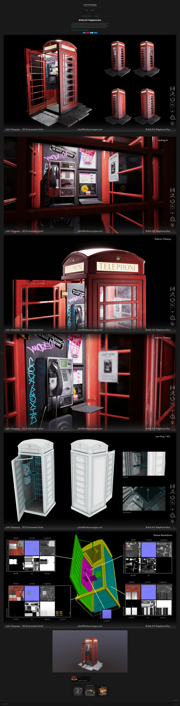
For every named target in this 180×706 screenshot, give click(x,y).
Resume (92, 10)
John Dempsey (90, 5)
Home (87, 10)
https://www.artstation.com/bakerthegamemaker (80, 30)
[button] (176, 700)
